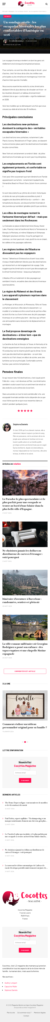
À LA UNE (6, 683)
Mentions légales (40, 1013)
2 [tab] (25, 742)
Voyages (11, 11)
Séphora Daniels (18, 41)
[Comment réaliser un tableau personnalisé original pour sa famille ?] (25, 705)
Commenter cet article (25, 671)
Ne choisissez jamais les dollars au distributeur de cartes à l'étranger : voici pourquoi (22, 554)
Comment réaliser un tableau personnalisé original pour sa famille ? (25, 726)
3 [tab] (27, 742)
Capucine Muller (11, 986)
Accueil (4, 11)
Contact (26, 1016)
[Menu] (4, 4)
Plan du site (11, 1013)
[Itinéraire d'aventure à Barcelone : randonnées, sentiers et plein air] (25, 582)
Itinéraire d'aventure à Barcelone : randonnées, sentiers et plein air (22, 600)
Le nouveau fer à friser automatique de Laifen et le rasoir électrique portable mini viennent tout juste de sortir (25, 867)
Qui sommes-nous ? (24, 1013)
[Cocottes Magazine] (26, 4)
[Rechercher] (46, 4)
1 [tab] (23, 742)
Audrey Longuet (11, 983)
